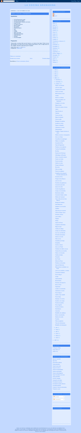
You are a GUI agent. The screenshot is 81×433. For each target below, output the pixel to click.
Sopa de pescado (57, 366)
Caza (54, 32)
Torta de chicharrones (60, 323)
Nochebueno (58, 308)
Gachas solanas (59, 244)
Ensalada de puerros (57, 382)
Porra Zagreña (58, 304)
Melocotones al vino (59, 93)
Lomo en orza (58, 180)
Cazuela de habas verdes (61, 194)
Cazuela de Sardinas (60, 272)
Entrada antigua (46, 58)
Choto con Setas (59, 91)
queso (54, 58)
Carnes (54, 30)
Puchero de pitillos (59, 302)
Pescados (55, 55)
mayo (57, 329)
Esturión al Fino (58, 176)
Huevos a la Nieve (59, 97)
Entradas (57, 396)
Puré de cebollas (56, 378)
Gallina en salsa (59, 163)
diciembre (58, 79)
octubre (57, 83)
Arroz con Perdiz (59, 246)
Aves (54, 25)
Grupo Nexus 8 (56, 349)
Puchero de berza (59, 306)
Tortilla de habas (59, 255)
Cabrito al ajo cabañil (60, 294)
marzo (57, 333)
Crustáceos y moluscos (58, 41)
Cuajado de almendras (60, 224)
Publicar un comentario (15, 56)
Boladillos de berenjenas (60, 325)
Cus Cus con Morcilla (60, 232)
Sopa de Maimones (59, 265)
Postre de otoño (59, 161)
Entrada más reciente (15, 58)
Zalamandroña (58, 129)
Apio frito (55, 360)
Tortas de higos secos (60, 212)
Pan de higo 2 (58, 292)
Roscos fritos (58, 284)
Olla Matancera (58, 204)
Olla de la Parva (59, 261)
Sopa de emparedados (58, 369)
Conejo (54, 37)
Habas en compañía (59, 141)
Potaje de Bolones (59, 165)
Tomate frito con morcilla (61, 251)
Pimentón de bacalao (60, 234)
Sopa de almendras (57, 371)
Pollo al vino (58, 238)
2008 (55, 78)
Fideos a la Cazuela (59, 253)
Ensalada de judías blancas (59, 383)
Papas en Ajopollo (59, 125)
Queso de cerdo (59, 186)
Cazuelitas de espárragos (61, 139)
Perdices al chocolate (60, 263)
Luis (54, 14)
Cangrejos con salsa (60, 103)
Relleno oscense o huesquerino (62, 135)
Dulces (54, 43)
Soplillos (57, 208)
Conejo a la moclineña (60, 190)
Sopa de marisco (57, 367)
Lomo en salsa (58, 87)
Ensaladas (55, 46)
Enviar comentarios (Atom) (23, 61)
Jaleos (56, 109)
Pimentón (57, 257)
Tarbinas (57, 113)
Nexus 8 (55, 15)
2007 (55, 340)
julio (57, 327)
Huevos (54, 50)
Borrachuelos (58, 280)
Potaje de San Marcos (60, 178)
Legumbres (55, 51)
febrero (57, 335)
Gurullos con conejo (59, 300)
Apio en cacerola (56, 359)
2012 (55, 72)
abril (57, 331)
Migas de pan (58, 105)
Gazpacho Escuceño (60, 89)
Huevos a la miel (59, 236)
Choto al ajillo (58, 119)
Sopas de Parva (59, 222)
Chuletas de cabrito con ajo (61, 248)
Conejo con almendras (60, 230)
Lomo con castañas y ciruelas (62, 270)
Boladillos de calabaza (60, 312)
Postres (54, 57)
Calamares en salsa (59, 127)
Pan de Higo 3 (58, 274)
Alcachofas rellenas (57, 362)
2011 (55, 73)
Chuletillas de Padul (59, 240)
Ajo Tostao (57, 259)
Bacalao (54, 27)
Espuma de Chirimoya (60, 153)
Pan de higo (58, 296)
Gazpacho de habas (57, 380)
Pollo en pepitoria (59, 321)
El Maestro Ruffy (57, 348)
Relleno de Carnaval (59, 197)
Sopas (54, 60)
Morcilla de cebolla (59, 193)
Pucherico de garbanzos (60, 182)
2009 (55, 75)
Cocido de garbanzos (60, 188)
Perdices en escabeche (60, 147)
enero (57, 337)
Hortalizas (55, 48)
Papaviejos (57, 286)
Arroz (54, 23)
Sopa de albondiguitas (58, 373)
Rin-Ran (57, 151)
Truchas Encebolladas (60, 149)
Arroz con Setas (59, 137)
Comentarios (58, 399)
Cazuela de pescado (60, 184)
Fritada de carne (56, 389)
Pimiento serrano (59, 214)
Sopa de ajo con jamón (60, 210)
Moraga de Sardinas (59, 202)
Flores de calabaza (59, 171)
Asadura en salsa (59, 123)
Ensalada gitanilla (57, 385)
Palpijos (57, 218)
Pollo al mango (58, 169)
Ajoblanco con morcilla (60, 206)
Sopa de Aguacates (59, 145)
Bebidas (54, 28)
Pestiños (57, 319)
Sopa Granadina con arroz (59, 374)
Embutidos (19, 48)
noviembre (58, 81)
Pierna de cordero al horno (61, 107)
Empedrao (57, 242)
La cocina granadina (40, 5)
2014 (55, 69)
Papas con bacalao (59, 85)
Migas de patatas (59, 117)
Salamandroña (58, 278)
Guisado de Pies (59, 143)
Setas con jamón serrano (61, 157)
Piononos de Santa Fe (60, 282)
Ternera (54, 62)
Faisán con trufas (59, 159)
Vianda (56, 95)
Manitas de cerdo (59, 317)
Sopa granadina (56, 364)
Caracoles (57, 311)
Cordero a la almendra (60, 288)
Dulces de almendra (59, 315)
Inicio (31, 58)
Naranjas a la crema (59, 298)
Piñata (56, 220)
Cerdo (54, 34)
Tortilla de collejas (59, 228)
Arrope (56, 276)
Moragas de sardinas (60, 121)
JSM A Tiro (55, 351)
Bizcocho (57, 167)
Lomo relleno (58, 216)
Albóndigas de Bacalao (60, 155)
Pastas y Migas (56, 53)
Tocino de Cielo (58, 115)
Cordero (54, 39)
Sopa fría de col (59, 111)
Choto (54, 35)
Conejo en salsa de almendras (60, 387)
